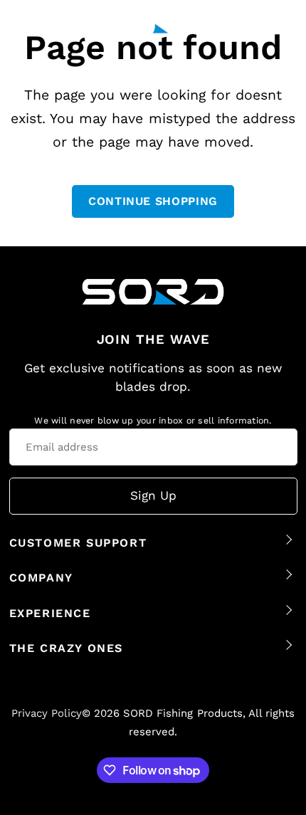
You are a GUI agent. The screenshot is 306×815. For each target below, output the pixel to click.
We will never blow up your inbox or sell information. (152, 420)
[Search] (255, 25)
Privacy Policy (46, 713)
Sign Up (153, 495)
